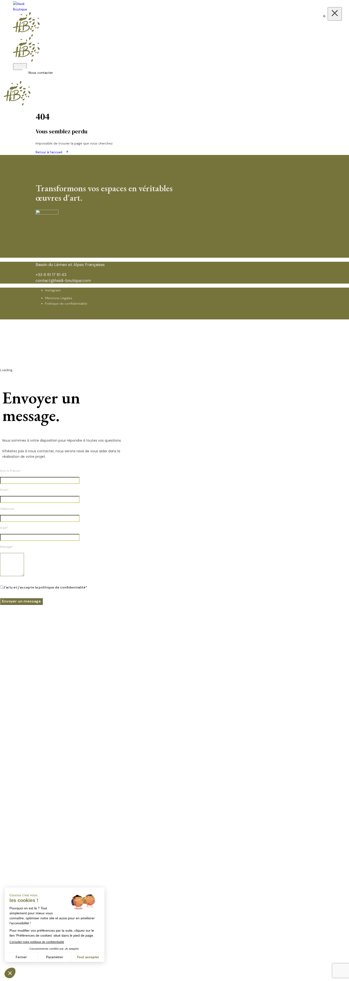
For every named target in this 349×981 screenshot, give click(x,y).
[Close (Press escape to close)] (335, 14)
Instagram (53, 290)
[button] (20, 66)
